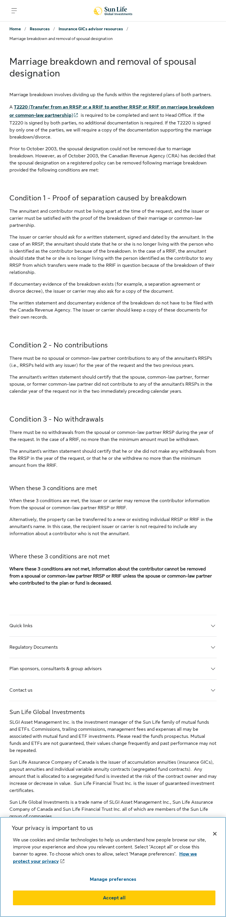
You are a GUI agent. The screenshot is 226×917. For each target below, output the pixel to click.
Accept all (114, 898)
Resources (40, 28)
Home (15, 28)
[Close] (214, 833)
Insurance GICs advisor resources (91, 28)
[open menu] (14, 10)
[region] (113, 867)
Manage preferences (113, 879)
